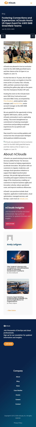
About (18, 377)
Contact (18, 404)
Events (18, 395)
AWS (12, 29)
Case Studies (18, 390)
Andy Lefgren (13, 303)
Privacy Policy (18, 423)
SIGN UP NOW (10, 224)
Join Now (8, 344)
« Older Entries (11, 310)
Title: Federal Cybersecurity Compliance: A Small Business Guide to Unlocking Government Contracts (18, 269)
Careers (18, 399)
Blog (18, 381)
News (18, 386)
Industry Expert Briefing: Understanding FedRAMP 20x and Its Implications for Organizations (17, 299)
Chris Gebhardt (13, 273)
